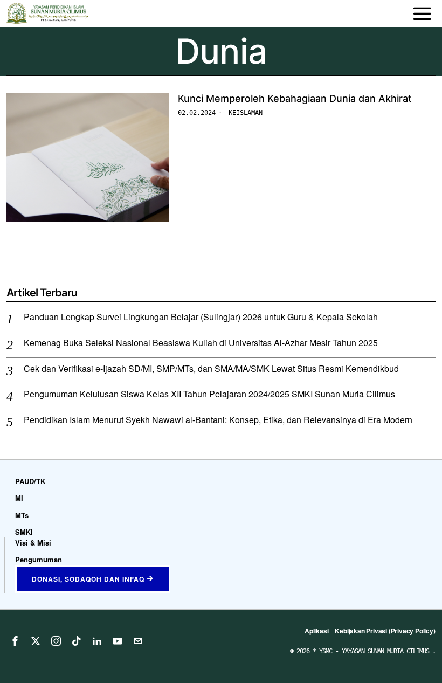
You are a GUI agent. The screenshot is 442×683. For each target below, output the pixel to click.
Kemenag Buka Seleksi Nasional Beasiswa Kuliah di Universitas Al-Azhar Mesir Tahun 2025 (201, 343)
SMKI (24, 532)
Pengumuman (38, 559)
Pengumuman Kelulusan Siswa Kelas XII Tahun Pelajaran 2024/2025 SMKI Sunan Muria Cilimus (209, 394)
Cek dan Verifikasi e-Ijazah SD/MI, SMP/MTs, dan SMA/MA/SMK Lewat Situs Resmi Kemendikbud (211, 369)
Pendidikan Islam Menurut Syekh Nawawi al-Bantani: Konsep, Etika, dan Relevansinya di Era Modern (218, 420)
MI (19, 498)
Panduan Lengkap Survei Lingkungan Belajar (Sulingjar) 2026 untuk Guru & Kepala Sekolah (201, 317)
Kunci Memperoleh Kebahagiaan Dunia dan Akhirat (295, 98)
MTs (22, 515)
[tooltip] (15, 641)
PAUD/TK (30, 481)
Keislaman (246, 112)
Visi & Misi (33, 542)
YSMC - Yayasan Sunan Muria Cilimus (375, 651)
